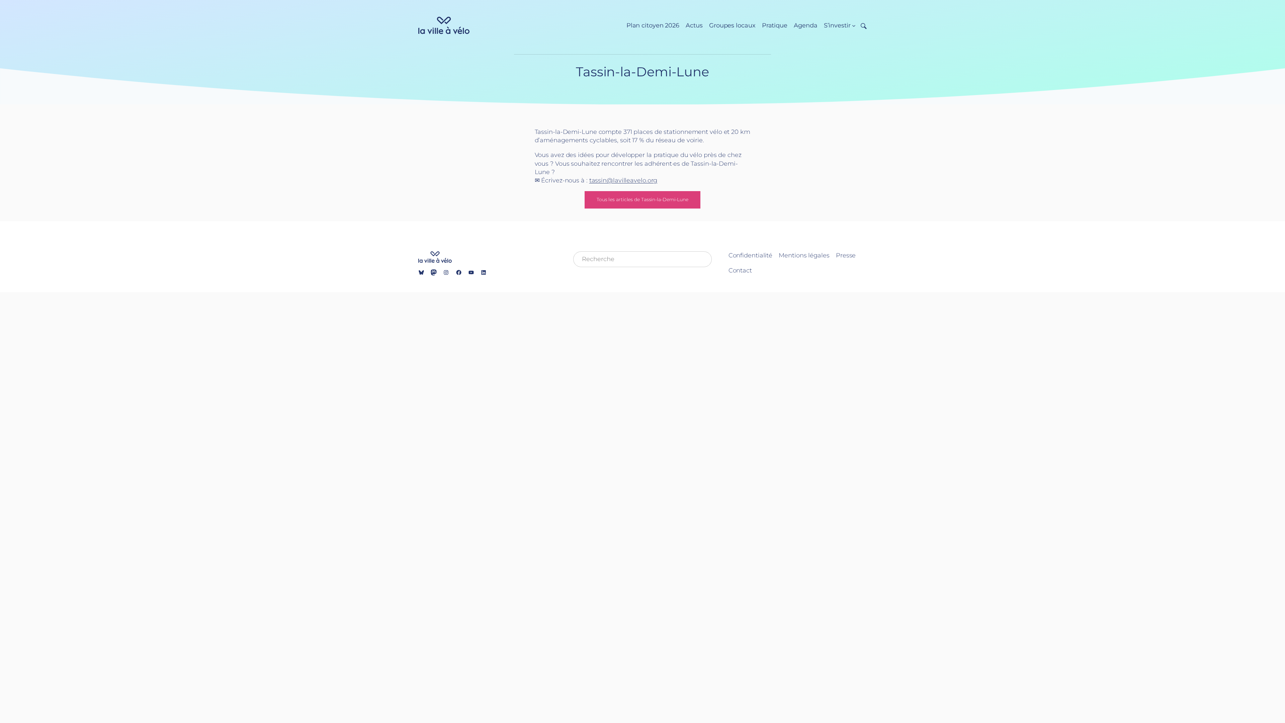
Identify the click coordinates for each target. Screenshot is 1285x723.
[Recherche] (861, 25)
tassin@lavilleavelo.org (623, 180)
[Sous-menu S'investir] (854, 25)
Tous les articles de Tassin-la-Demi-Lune (642, 199)
